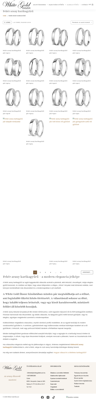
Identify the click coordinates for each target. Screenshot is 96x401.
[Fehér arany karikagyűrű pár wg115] (83, 188)
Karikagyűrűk (73, 5)
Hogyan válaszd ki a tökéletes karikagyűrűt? (70, 352)
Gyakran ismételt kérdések (58, 378)
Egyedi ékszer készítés (81, 375)
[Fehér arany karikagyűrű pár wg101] (36, 37)
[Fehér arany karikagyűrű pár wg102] (59, 37)
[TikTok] (53, 397)
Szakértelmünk (55, 381)
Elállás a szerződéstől (57, 389)
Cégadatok (53, 387)
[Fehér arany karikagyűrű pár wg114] (59, 188)
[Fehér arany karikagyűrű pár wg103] (83, 37)
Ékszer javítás (78, 378)
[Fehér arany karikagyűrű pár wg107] (83, 67)
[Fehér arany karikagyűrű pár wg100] (13, 37)
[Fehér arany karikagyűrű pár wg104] (13, 67)
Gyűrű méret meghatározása (83, 380)
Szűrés (8, 22)
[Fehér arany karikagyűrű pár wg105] (36, 67)
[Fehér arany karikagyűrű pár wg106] (59, 67)
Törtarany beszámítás (81, 373)
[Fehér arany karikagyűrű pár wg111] (83, 97)
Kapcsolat (53, 384)
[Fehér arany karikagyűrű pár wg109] (36, 97)
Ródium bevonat (79, 383)
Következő (86, 272)
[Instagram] (48, 397)
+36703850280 (31, 375)
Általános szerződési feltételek (59, 373)
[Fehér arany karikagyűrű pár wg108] (13, 97)
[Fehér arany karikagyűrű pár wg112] (13, 188)
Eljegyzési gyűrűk (56, 5)
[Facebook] (42, 397)
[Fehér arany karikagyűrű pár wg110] (59, 97)
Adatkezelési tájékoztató (57, 375)
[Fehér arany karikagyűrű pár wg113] (36, 128)
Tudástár (77, 386)
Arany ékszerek (39, 5)
